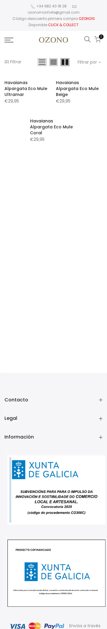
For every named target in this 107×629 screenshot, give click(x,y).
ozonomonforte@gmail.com (54, 12)
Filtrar (15, 62)
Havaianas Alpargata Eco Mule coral (51, 127)
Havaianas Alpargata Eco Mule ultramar (25, 88)
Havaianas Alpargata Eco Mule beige (77, 88)
